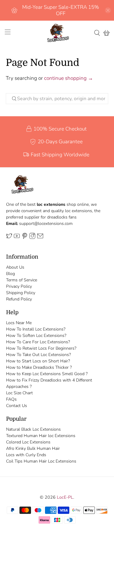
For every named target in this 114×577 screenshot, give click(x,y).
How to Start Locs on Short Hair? (38, 361)
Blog (10, 274)
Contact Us (16, 406)
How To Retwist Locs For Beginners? (41, 348)
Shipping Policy (20, 293)
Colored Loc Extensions (28, 442)
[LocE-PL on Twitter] (9, 237)
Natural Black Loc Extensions (33, 429)
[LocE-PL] (57, 33)
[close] (108, 10)
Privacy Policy (19, 286)
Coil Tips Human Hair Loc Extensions (41, 461)
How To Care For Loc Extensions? (38, 342)
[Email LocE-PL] (40, 237)
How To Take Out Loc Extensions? (38, 355)
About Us (15, 267)
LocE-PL (65, 497)
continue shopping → (68, 78)
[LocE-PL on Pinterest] (25, 237)
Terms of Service (21, 280)
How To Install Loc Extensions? (35, 329)
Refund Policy (19, 299)
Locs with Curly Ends (26, 455)
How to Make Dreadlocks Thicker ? (39, 367)
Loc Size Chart (19, 393)
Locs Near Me (19, 323)
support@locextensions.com (46, 223)
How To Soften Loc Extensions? (36, 335)
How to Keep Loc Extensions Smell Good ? (47, 374)
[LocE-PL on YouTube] (17, 237)
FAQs (11, 399)
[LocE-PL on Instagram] (32, 237)
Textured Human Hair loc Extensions (40, 436)
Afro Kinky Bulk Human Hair (33, 448)
